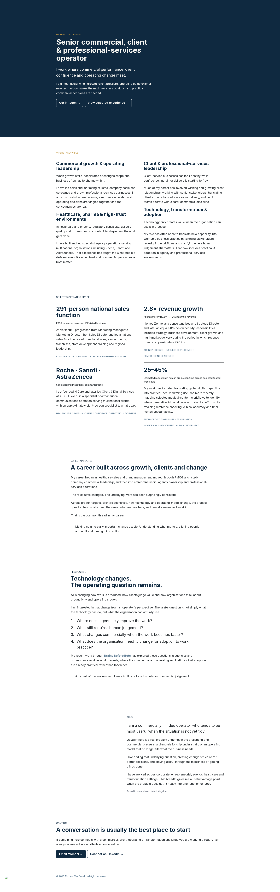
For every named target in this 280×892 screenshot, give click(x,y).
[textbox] (140, 446)
